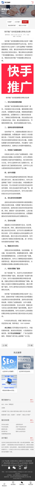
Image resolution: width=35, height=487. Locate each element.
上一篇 (5, 345)
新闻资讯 (22, 484)
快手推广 (25, 22)
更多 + (32, 400)
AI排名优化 (14, 461)
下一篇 (30, 345)
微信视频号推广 (12, 25)
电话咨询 (30, 484)
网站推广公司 (22, 465)
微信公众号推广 (23, 25)
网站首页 (4, 486)
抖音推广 (9, 22)
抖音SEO (14, 465)
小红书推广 (17, 22)
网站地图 (7, 463)
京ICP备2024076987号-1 (22, 477)
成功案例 (13, 484)
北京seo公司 (14, 463)
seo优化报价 (24, 463)
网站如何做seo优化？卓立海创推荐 (13, 390)
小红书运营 (5, 461)
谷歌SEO (21, 461)
